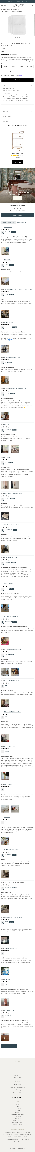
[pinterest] (17, 1097)
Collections (8, 9)
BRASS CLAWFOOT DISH (11, 616)
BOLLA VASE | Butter (9, 746)
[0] (16, 38)
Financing (17, 1126)
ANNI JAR (7, 817)
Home (2, 9)
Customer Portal (17, 1077)
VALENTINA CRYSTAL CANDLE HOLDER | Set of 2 (18, 289)
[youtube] (20, 1097)
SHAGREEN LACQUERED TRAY (13, 493)
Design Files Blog (17, 1120)
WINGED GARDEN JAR (10, 948)
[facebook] (12, 1097)
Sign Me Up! (23, 1136)
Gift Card (17, 1110)
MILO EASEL (8, 784)
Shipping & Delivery (17, 1066)
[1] (17, 38)
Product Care (17, 1075)
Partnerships (17, 1118)
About (17, 1106)
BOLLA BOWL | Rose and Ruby (12, 680)
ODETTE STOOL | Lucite (10, 557)
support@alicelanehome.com (17, 1087)
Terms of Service (17, 1071)
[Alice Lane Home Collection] (17, 5)
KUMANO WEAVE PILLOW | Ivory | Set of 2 (15, 388)
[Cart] (33, 5)
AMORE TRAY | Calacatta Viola (12, 524)
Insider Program (17, 1124)
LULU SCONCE (8, 457)
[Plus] (10, 71)
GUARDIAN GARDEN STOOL (12, 357)
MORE (17, 1102)
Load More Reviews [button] (9, 1046)
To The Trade (17, 1116)
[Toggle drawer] (2, 5)
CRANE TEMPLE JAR (10, 322)
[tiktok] (22, 1097)
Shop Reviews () (21, 222)
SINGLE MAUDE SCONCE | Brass (13, 917)
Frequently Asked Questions (17, 1064)
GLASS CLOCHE (8, 584)
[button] (5, 54)
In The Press (17, 1108)
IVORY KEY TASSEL (9, 1010)
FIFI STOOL (7, 260)
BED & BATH (15, 9)
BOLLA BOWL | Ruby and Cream (12, 712)
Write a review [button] (17, 215)
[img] (5, 229)
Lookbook (17, 1104)
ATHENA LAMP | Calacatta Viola (12, 649)
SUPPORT (17, 1061)
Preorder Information (18, 1073)
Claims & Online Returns (17, 1068)
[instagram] (15, 1097)
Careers (17, 1112)
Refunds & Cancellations (17, 1070)
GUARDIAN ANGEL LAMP (11, 849)
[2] (19, 38)
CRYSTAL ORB (8, 227)
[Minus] (3, 71)
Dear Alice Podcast (17, 1122)
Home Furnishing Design (17, 1114)
